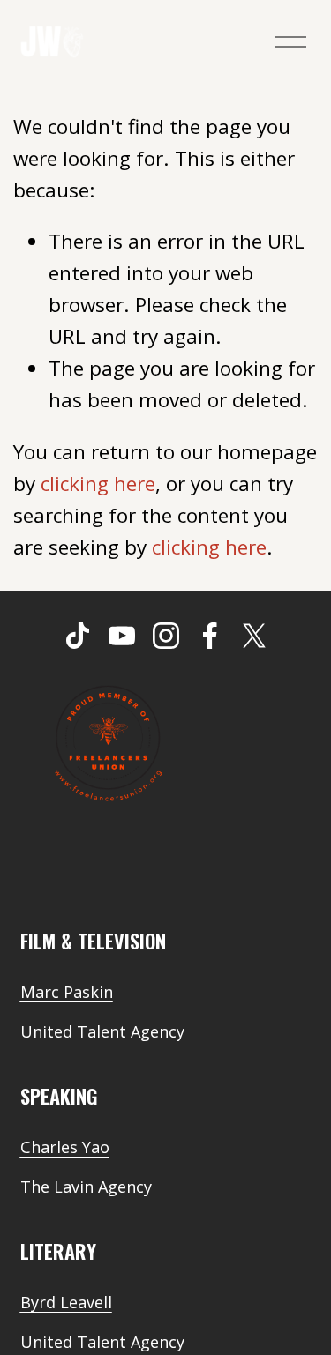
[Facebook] (210, 636)
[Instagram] (166, 636)
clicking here (98, 483)
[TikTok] (78, 636)
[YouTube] (122, 636)
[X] (254, 636)
